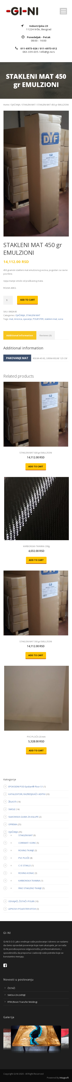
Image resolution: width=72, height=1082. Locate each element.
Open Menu (63, 11)
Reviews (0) (46, 335)
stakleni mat (51, 318)
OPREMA (12, 824)
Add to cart (27, 300)
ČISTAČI (11, 988)
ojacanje (27, 318)
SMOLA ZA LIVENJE (17, 995)
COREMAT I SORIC (27, 842)
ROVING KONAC (26, 873)
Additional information (19, 335)
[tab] (19, 335)
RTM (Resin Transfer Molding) (22, 1001)
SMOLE (11, 809)
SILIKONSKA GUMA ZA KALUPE (23, 816)
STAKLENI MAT (28, 104)
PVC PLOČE (23, 857)
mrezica (18, 318)
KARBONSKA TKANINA (29, 880)
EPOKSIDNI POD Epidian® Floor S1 (25, 786)
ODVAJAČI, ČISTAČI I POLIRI (21, 901)
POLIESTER (38, 318)
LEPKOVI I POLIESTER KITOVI (22, 908)
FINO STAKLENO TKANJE (30, 888)
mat (11, 318)
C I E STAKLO (24, 865)
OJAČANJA (15, 104)
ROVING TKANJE (26, 850)
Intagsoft (64, 1077)
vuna (60, 318)
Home (6, 104)
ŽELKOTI (12, 801)
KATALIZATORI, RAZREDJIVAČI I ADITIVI (26, 794)
